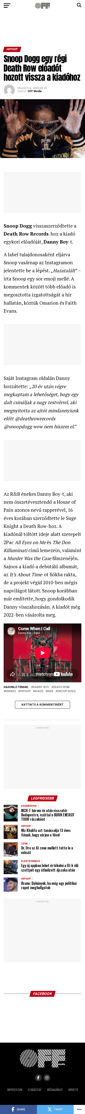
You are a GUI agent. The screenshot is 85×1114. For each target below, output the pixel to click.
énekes (10, 691)
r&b (50, 691)
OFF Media (34, 91)
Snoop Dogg (66, 691)
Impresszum (14, 1090)
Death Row (61, 687)
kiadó (39, 691)
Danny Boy (41, 687)
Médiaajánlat (55, 1090)
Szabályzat (35, 1090)
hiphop (25, 691)
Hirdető (73, 1090)
